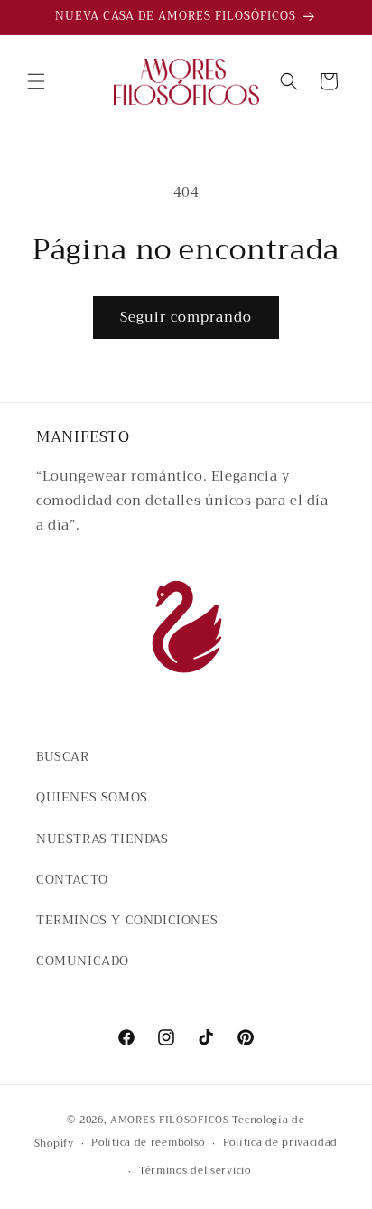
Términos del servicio (195, 1170)
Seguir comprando (186, 317)
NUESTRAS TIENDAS (102, 838)
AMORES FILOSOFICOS (169, 1120)
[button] (36, 81)
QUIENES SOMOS (92, 797)
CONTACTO (72, 879)
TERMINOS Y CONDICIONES (127, 920)
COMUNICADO (82, 960)
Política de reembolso (148, 1142)
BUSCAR (62, 756)
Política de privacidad (280, 1142)
